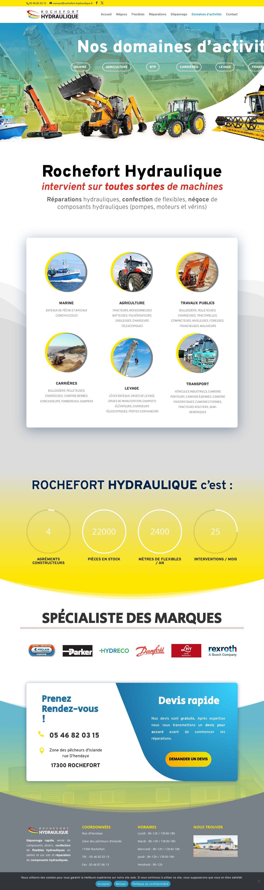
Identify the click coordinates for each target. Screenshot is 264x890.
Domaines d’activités (207, 15)
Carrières (189, 67)
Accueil (106, 15)
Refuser (121, 883)
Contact (232, 15)
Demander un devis (188, 759)
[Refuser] (259, 881)
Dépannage (179, 15)
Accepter (104, 883)
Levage (225, 67)
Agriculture (117, 67)
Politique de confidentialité (151, 883)
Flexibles (138, 15)
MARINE (80, 67)
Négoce (121, 15)
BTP (153, 67)
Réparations (157, 15)
